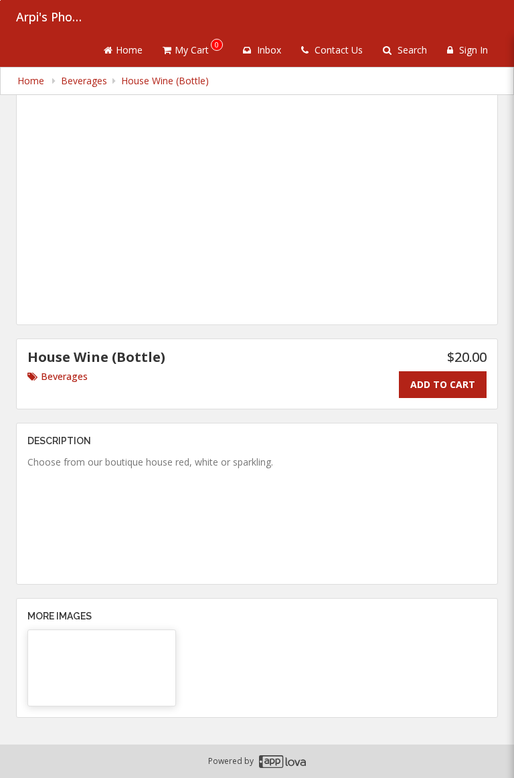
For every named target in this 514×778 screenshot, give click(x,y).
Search (411, 49)
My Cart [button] (197, 47)
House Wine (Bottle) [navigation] (165, 80)
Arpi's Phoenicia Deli (49, 17)
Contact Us (337, 49)
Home (129, 49)
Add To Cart (442, 384)
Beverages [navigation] (84, 80)
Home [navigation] (32, 80)
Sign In (472, 49)
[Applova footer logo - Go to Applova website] (282, 762)
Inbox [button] (267, 49)
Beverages (64, 376)
